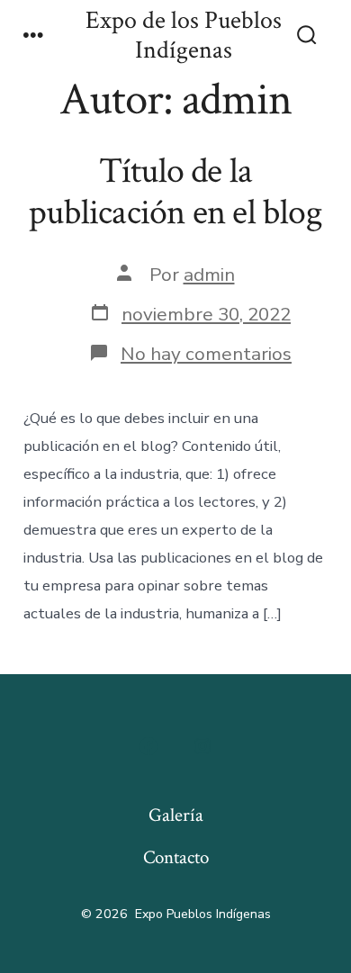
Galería (175, 815)
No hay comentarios (206, 353)
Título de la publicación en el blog (175, 192)
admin (209, 274)
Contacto (176, 857)
